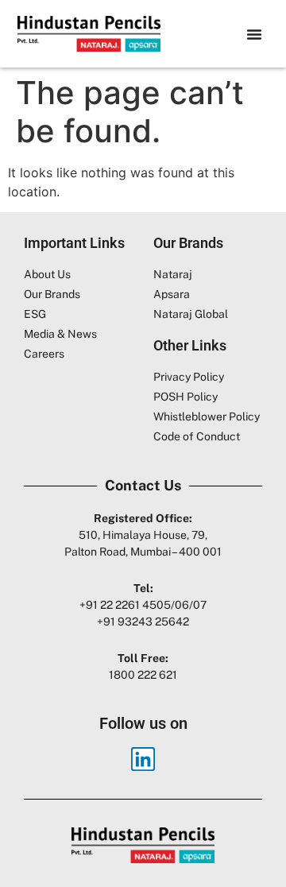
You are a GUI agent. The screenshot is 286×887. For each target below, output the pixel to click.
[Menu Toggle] (254, 34)
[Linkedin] (143, 759)
